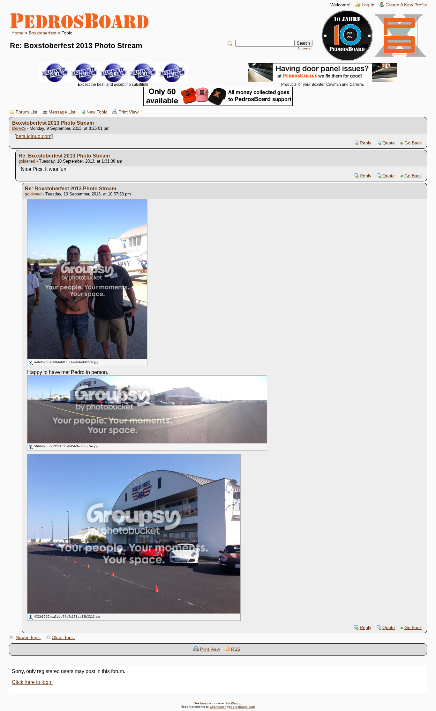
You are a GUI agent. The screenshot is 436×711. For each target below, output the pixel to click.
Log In (368, 5)
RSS (235, 649)
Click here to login (32, 682)
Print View (128, 112)
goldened (27, 161)
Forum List (26, 112)
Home (17, 33)
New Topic (96, 112)
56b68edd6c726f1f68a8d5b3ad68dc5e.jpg (66, 446)
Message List (62, 112)
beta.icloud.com (33, 136)
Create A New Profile (406, 5)
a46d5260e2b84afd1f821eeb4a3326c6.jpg (66, 362)
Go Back (413, 143)
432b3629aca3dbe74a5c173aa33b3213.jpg (67, 616)
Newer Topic (28, 637)
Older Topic (63, 637)
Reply (365, 143)
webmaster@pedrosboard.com (232, 706)
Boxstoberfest (42, 33)
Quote (388, 143)
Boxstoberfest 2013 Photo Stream (53, 123)
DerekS (19, 128)
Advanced (304, 48)
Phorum (236, 703)
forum (204, 703)
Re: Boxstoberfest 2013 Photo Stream (64, 155)
